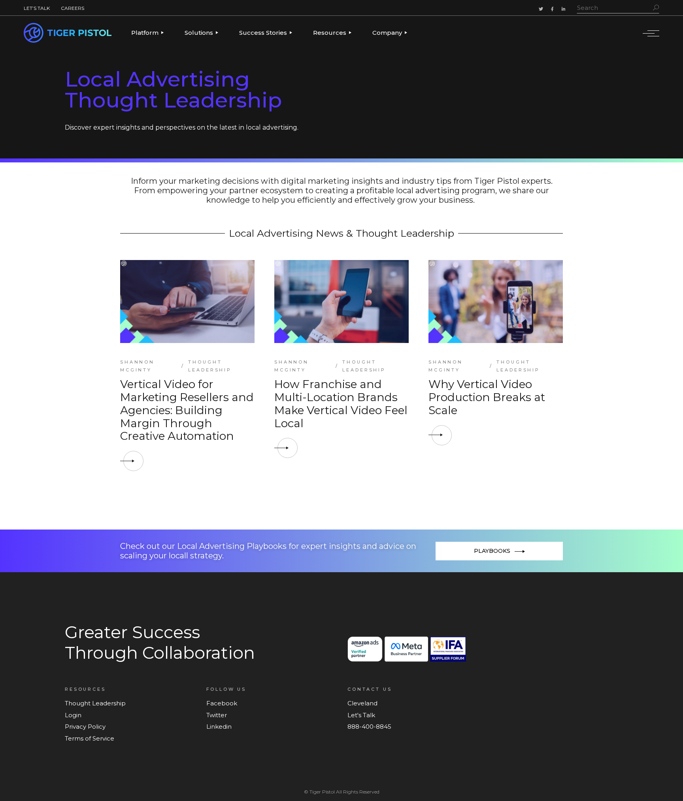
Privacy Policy (85, 726)
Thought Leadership (210, 366)
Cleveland (362, 703)
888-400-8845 (369, 726)
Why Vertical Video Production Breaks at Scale (486, 397)
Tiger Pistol (322, 792)
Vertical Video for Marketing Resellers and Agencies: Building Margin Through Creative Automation (187, 410)
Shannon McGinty (137, 366)
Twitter (216, 715)
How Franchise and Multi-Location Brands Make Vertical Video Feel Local (341, 403)
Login (73, 715)
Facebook (221, 703)
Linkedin (219, 726)
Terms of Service (89, 738)
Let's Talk (361, 715)
